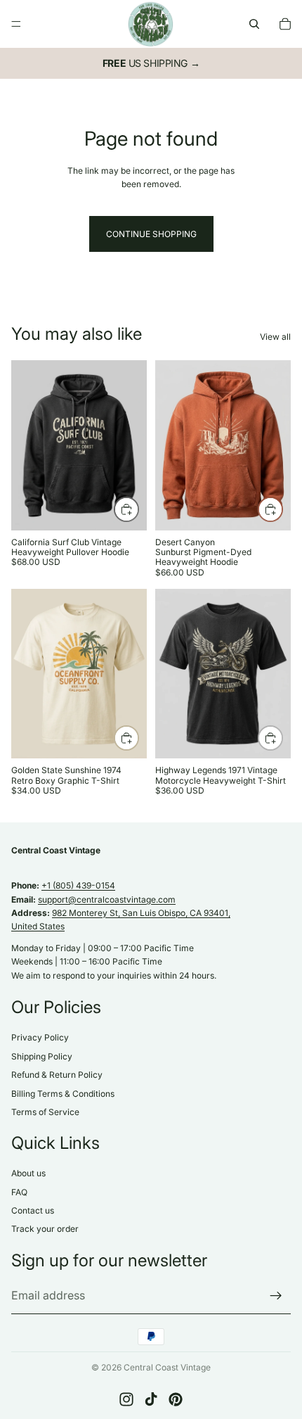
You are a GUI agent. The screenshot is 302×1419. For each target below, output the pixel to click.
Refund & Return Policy (57, 1075)
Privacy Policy (40, 1038)
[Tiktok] (151, 1399)
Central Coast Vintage (167, 1367)
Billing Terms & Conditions (62, 1093)
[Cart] (285, 23)
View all (275, 336)
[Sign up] (276, 1296)
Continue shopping (151, 234)
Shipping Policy (41, 1056)
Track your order (45, 1229)
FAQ (19, 1192)
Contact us (32, 1210)
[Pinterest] (175, 1399)
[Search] (254, 23)
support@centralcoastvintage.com (107, 899)
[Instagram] (126, 1399)
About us (28, 1174)
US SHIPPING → (151, 63)
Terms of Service (45, 1112)
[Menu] (16, 24)
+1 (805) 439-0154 (78, 886)
